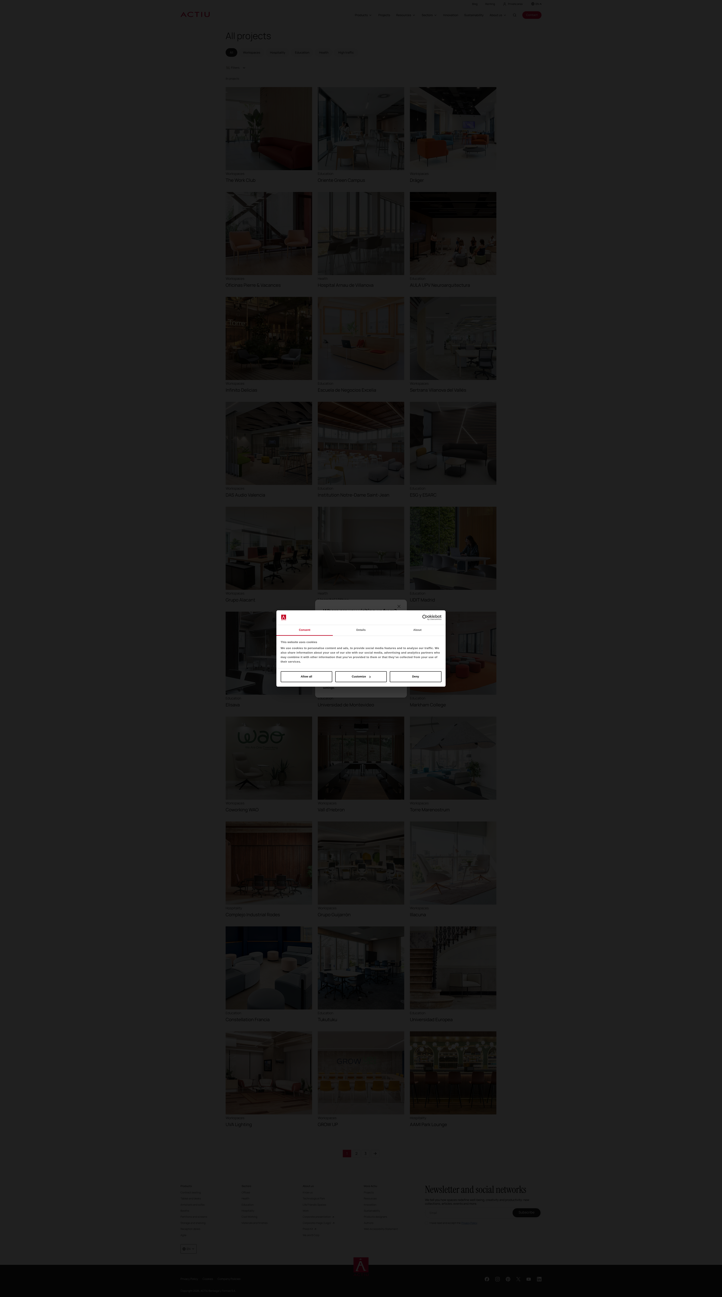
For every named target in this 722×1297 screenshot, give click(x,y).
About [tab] (417, 630)
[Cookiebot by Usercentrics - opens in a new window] (425, 617)
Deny (415, 676)
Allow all (306, 676)
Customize (359, 676)
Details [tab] (361, 630)
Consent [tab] (304, 630)
